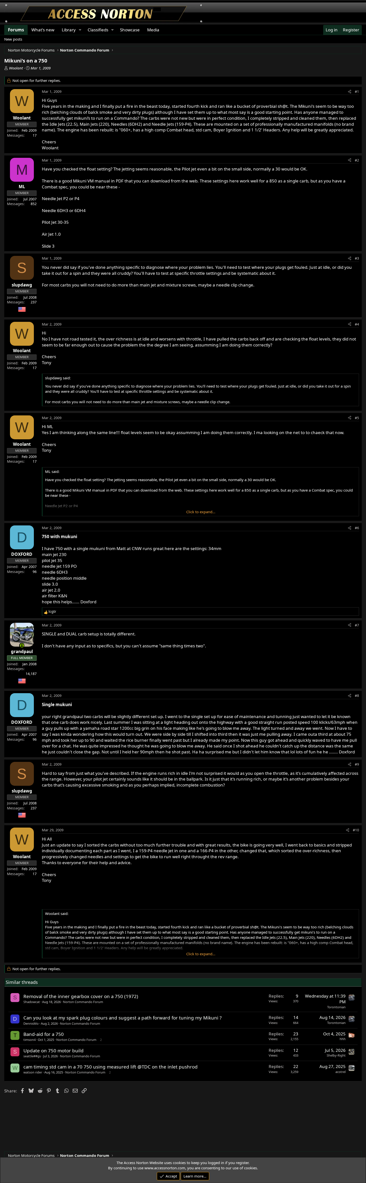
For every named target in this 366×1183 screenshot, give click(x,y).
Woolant (16, 67)
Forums (16, 30)
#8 (357, 695)
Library (69, 30)
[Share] (349, 91)
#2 (357, 160)
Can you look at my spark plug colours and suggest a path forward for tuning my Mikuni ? (122, 1017)
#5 (357, 417)
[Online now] (21, 645)
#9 (357, 764)
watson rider (32, 1072)
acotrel (340, 1072)
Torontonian (336, 1007)
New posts (13, 39)
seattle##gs (32, 1056)
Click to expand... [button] (200, 511)
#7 (357, 625)
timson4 (29, 1039)
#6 (357, 527)
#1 (357, 91)
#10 (356, 830)
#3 (357, 258)
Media (153, 30)
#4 (357, 324)
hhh (343, 1039)
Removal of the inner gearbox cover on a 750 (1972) (80, 996)
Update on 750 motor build (53, 1050)
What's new (42, 30)
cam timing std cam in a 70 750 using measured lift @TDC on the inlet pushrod (110, 1067)
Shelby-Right (336, 1055)
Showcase (130, 30)
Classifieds (98, 30)
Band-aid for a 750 (43, 1034)
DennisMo (31, 1023)
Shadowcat (31, 1002)
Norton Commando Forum (83, 1002)
